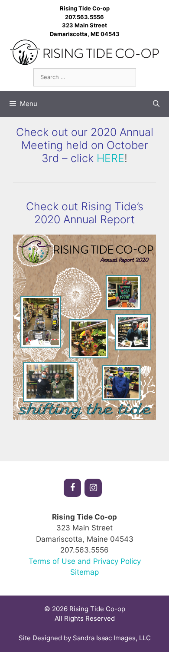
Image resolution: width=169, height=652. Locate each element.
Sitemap (84, 572)
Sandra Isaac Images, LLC (112, 638)
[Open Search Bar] (156, 104)
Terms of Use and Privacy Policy (85, 561)
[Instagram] (93, 488)
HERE (110, 158)
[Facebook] (72, 488)
